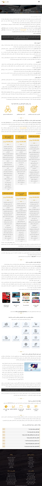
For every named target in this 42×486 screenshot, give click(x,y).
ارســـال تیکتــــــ (31, 460)
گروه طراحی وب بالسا (23, 128)
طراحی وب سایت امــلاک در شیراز (11, 479)
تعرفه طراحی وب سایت (34, 16)
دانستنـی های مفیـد (11, 460)
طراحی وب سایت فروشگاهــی (11, 476)
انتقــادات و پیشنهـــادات (31, 461)
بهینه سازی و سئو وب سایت (31, 476)
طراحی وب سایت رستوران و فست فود (11, 481)
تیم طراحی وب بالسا (31, 466)
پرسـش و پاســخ (31, 459)
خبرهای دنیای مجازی (11, 459)
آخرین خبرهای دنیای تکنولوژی (11, 457)
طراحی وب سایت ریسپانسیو (31, 481)
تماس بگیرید (34, 256)
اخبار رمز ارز (11, 466)
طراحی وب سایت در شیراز (11, 473)
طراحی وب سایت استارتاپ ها (11, 482)
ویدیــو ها (31, 467)
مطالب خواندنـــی (11, 461)
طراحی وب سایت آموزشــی (11, 475)
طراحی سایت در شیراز (31, 475)
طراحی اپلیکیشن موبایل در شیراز (30, 482)
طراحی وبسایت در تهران (31, 483)
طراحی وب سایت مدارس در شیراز (11, 478)
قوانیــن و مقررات (30, 464)
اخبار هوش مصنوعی (11, 464)
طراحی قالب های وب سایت (31, 478)
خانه (38, 16)
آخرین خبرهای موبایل (11, 463)
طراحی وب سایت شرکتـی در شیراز (31, 479)
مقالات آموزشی (11, 467)
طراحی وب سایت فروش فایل (31, 473)
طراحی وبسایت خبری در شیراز (11, 483)
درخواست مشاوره (30, 463)
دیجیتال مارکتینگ (31, 457)
